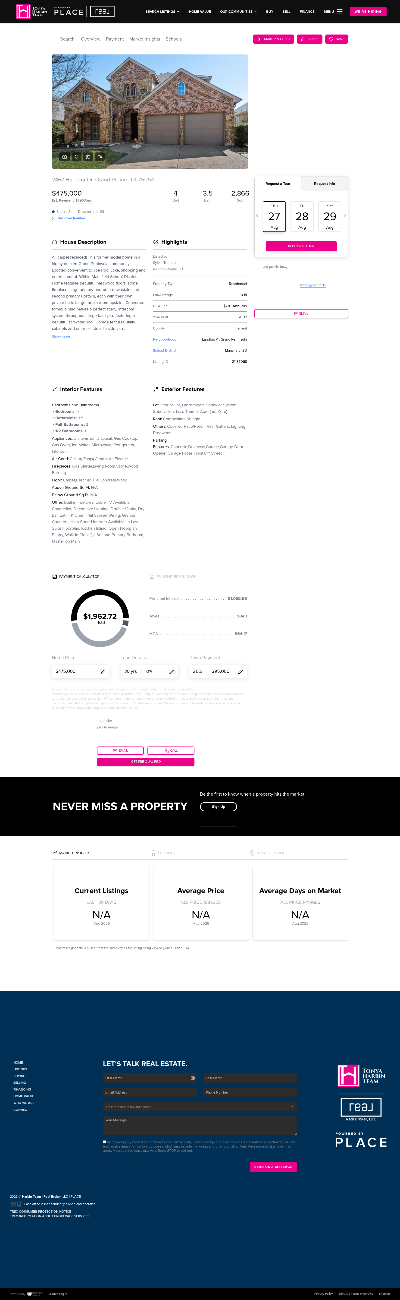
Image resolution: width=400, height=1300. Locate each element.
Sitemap (384, 1294)
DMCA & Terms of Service (356, 1294)
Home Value (200, 11)
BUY (269, 11)
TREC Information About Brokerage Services (49, 1216)
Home (18, 1063)
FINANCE (307, 11)
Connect (21, 1110)
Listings (20, 1069)
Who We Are (23, 1103)
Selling (19, 1083)
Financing (22, 1089)
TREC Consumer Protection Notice (40, 1212)
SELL (287, 11)
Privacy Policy (323, 1294)
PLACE (76, 1197)
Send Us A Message (273, 1167)
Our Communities (236, 11)
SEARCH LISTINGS (160, 11)
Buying (19, 1076)
